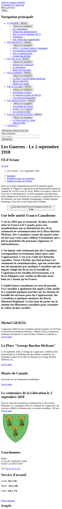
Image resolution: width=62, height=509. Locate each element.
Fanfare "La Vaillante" (23, 109)
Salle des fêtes (19, 123)
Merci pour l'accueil (22, 70)
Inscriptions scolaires (22, 92)
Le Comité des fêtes (22, 111)
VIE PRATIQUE (15, 42)
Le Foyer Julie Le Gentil (24, 120)
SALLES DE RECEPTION (20, 114)
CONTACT (12, 125)
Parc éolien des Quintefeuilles (26, 39)
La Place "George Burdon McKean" (29, 78)
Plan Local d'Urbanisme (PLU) (27, 34)
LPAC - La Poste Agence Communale (30, 48)
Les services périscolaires (24, 97)
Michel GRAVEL (21, 81)
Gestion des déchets (22, 56)
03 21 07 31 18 (13, 468)
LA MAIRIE (13, 23)
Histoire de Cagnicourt (23, 64)
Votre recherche (8, 133)
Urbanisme (18, 37)
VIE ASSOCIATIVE (16, 100)
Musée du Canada (21, 84)
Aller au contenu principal (13, 2)
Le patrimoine (19, 67)
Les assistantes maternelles (25, 51)
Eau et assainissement (22, 53)
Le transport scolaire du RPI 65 (27, 95)
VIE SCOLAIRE (15, 86)
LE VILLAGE (14, 59)
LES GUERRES (14, 72)
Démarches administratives (25, 31)
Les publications (20, 29)
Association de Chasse (23, 106)
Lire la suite (6, 337)
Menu (4, 10)
